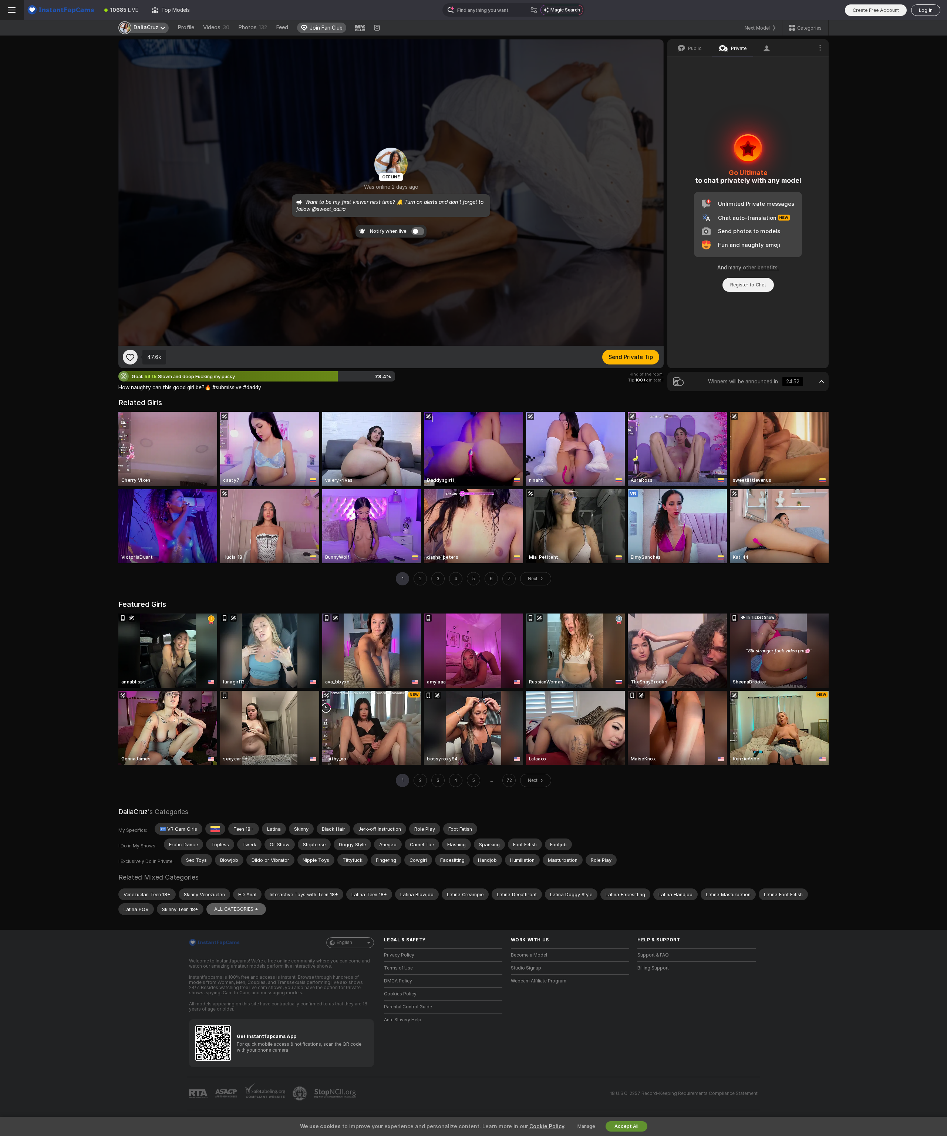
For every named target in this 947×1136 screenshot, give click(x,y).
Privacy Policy (399, 955)
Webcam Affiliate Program (538, 981)
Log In (926, 10)
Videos (216, 27)
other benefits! (761, 267)
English (344, 942)
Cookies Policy (400, 993)
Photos (252, 27)
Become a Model (529, 955)
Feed (282, 27)
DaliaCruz (133, 812)
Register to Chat (748, 285)
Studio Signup (526, 968)
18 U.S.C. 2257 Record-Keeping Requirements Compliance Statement (684, 1093)
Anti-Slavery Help (402, 1019)
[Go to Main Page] (61, 10)
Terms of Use (398, 968)
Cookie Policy (546, 1126)
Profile (186, 27)
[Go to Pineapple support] (300, 1093)
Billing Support (653, 968)
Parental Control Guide (408, 1006)
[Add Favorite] (130, 357)
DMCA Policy (398, 981)
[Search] (534, 10)
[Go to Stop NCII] (336, 1093)
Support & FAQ (653, 955)
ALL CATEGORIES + (236, 909)
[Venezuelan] (215, 829)
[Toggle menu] (12, 10)
